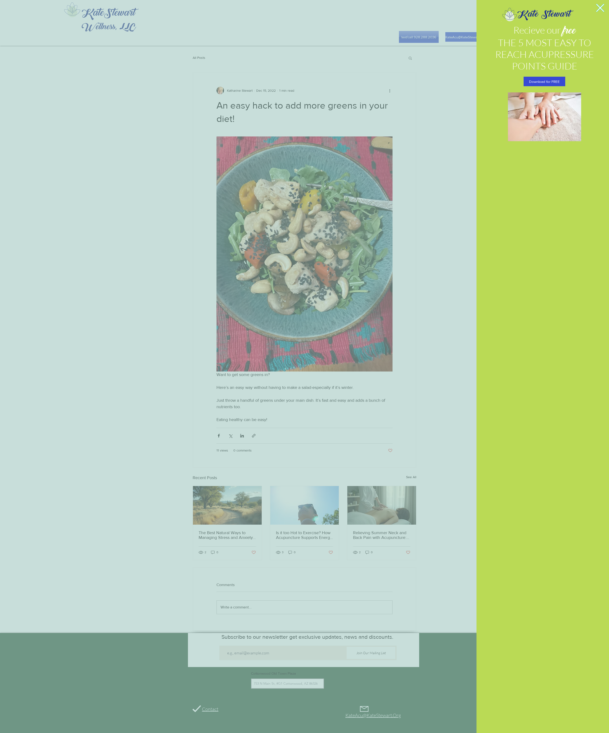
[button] (600, 8)
